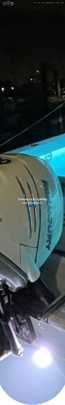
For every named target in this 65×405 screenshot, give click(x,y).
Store (35, 2)
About (38, 2)
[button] (35, 3)
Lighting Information (50, 2)
